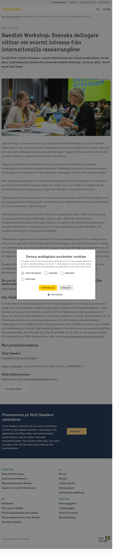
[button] (56, 294)
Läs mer (88, 267)
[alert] (56, 274)
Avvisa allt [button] (66, 288)
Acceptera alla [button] (47, 288)
